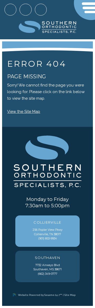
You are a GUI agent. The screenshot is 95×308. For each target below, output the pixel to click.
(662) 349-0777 (47, 274)
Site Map (69, 294)
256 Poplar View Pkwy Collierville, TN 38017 (48, 228)
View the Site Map (23, 111)
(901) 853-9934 (47, 238)
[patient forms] (41, 10)
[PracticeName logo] (47, 162)
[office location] (10, 10)
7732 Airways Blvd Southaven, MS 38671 (47, 263)
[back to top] (80, 294)
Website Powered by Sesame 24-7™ (40, 294)
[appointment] (26, 10)
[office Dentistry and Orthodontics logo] (48, 27)
